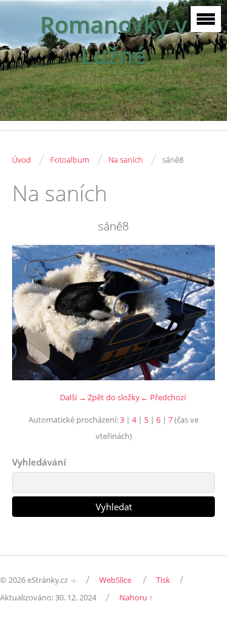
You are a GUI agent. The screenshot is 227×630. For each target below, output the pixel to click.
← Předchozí (163, 397)
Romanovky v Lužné (113, 40)
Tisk (163, 579)
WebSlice (115, 579)
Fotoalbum (69, 159)
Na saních (125, 159)
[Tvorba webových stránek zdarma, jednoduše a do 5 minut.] (74, 580)
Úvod (21, 159)
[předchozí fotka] (31, 312)
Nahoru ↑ (136, 597)
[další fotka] (195, 312)
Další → (73, 397)
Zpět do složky (114, 397)
